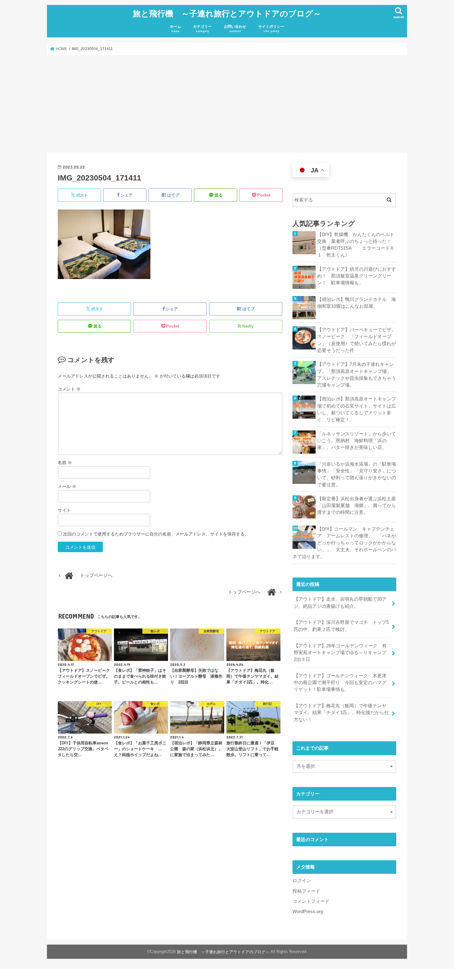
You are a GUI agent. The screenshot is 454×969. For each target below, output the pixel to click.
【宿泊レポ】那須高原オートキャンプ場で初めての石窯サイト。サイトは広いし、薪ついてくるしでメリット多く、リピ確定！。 (356, 409)
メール (67, 486)
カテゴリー (202, 28)
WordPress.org (307, 911)
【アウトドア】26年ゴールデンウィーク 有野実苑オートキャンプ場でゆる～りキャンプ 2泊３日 (342, 652)
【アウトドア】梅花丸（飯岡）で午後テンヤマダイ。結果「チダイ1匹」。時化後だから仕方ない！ (341, 712)
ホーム (175, 28)
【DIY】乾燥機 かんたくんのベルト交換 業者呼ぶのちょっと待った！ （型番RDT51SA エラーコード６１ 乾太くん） (356, 245)
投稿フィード (306, 891)
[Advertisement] (227, 104)
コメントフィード (311, 901)
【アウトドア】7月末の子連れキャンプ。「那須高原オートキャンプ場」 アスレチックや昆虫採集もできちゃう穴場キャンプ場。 (356, 374)
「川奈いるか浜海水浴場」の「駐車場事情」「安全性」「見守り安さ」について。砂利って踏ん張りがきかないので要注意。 (356, 474)
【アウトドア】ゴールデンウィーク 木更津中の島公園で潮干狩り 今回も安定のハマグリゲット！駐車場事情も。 (340, 682)
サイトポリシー (271, 28)
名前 (65, 462)
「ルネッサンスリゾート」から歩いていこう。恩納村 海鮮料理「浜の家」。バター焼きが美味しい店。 (356, 440)
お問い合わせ (235, 28)
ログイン (301, 880)
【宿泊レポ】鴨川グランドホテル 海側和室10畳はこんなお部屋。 (356, 303)
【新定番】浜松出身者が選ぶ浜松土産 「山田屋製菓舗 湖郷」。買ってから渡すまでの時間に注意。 (356, 505)
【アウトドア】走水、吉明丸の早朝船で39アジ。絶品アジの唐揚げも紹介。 (340, 602)
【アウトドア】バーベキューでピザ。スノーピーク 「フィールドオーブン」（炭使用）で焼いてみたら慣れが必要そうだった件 (356, 340)
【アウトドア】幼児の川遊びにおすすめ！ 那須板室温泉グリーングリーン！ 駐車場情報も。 (356, 276)
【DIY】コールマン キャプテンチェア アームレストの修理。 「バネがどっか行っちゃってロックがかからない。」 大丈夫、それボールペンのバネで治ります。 (344, 543)
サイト (64, 510)
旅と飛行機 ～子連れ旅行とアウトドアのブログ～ (227, 13)
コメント (69, 389)
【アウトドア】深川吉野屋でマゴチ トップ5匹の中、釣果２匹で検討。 (341, 626)
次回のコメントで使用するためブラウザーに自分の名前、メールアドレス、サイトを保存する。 (156, 533)
